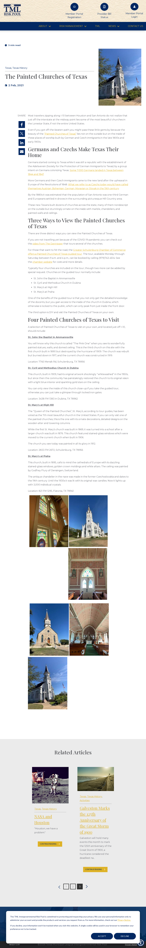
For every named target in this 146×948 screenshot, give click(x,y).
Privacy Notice (131, 944)
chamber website (42, 262)
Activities (85, 800)
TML (97, 26)
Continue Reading (48, 844)
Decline (125, 936)
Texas (8, 68)
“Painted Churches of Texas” (60, 134)
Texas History (19, 68)
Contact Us (135, 26)
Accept (102, 936)
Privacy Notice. (124, 920)
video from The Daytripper (48, 243)
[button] (58, 886)
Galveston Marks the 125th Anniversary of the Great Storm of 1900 (95, 820)
